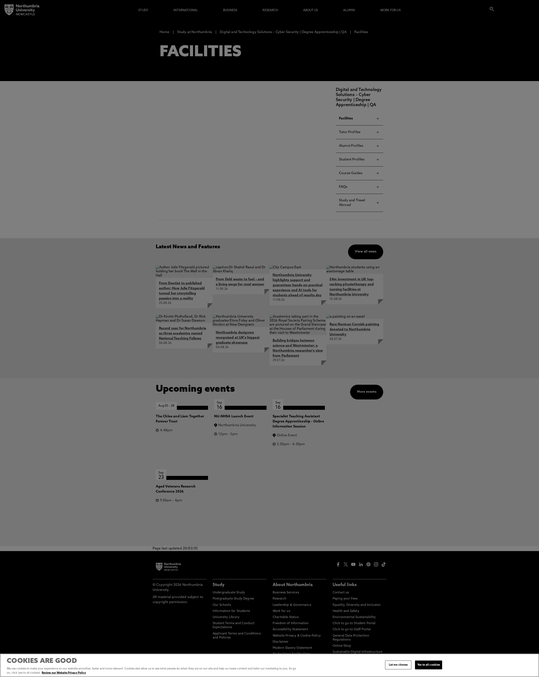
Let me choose (398, 665)
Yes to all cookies (428, 665)
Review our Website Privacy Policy (64, 672)
